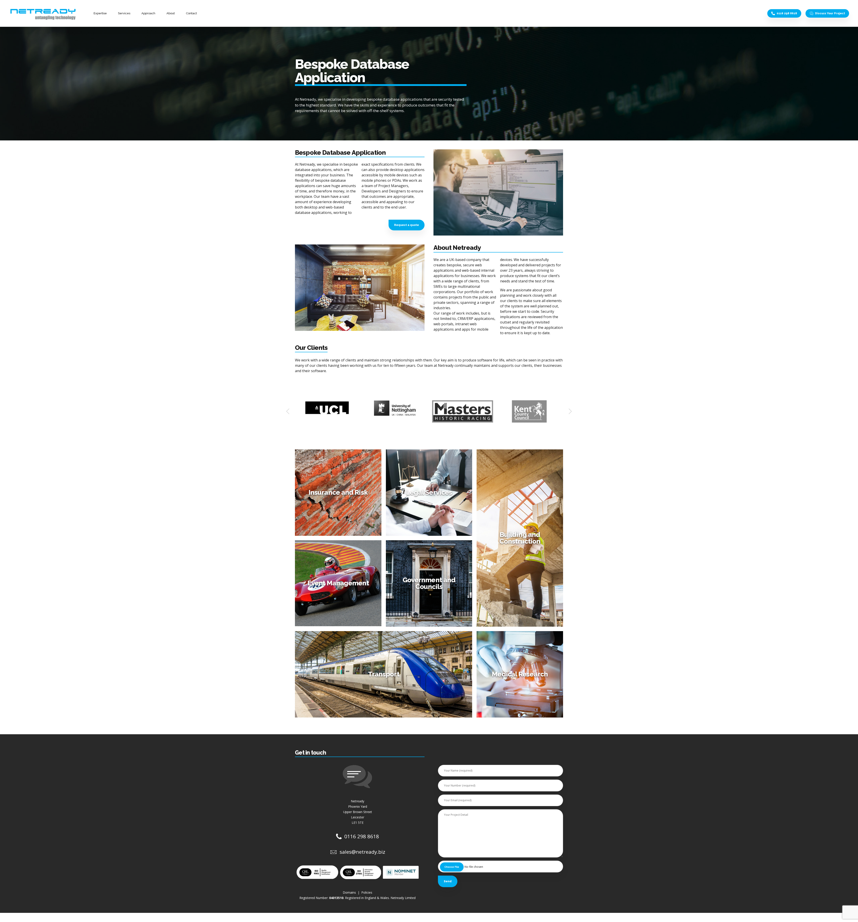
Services (124, 13)
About (170, 13)
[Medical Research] (522, 676)
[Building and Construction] (522, 540)
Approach (148, 13)
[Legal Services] (431, 494)
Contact (191, 13)
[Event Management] (340, 585)
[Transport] (386, 676)
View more (338, 528)
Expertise (100, 13)
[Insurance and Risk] (340, 494)
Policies (366, 892)
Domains (350, 892)
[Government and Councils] (431, 585)
